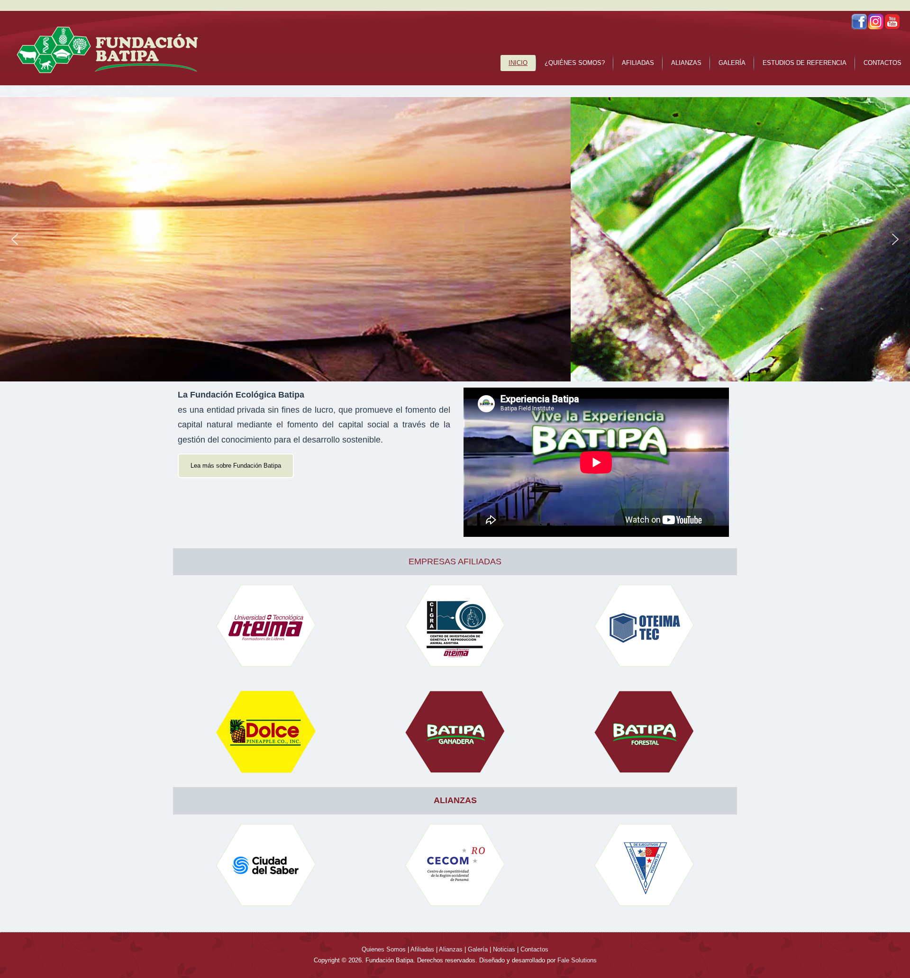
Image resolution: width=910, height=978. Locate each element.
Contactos (882, 62)
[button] (14, 239)
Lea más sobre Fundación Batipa (236, 465)
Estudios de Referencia (804, 62)
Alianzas (686, 62)
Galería (732, 62)
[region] (455, 239)
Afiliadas (638, 62)
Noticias (504, 949)
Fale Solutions (577, 960)
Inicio (518, 62)
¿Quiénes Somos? (575, 62)
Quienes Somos (384, 949)
